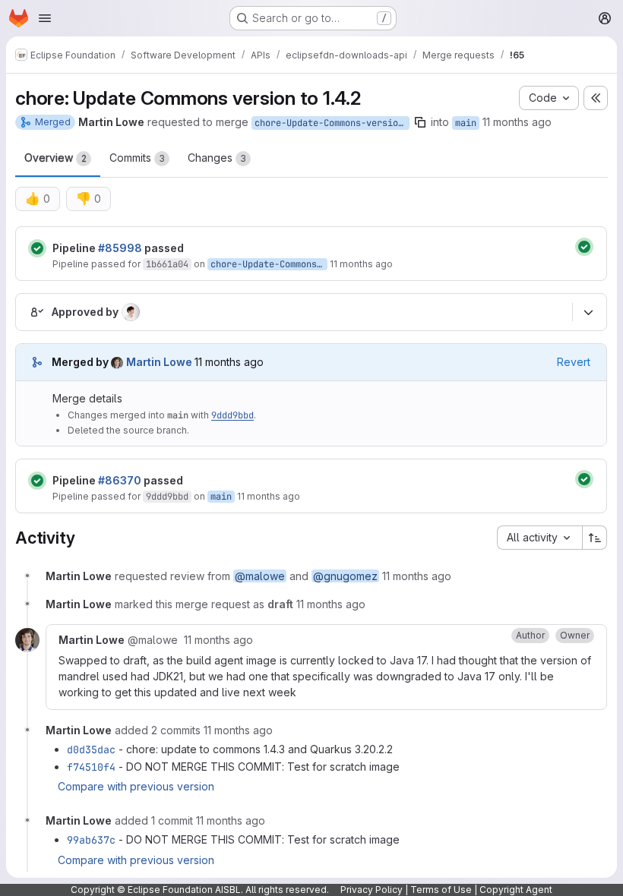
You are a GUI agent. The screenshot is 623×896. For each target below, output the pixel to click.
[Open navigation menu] (45, 18)
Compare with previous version (136, 786)
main (465, 123)
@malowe (260, 575)
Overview (55, 157)
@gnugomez (345, 575)
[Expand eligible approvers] (588, 312)
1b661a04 (167, 264)
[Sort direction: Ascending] (595, 537)
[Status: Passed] (37, 248)
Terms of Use (441, 889)
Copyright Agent (515, 889)
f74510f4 (91, 767)
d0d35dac (91, 749)
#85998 (120, 247)
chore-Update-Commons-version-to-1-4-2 (332, 123)
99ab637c (91, 840)
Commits (137, 157)
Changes (217, 157)
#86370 (119, 480)
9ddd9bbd (232, 415)
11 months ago (517, 121)
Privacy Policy (371, 889)
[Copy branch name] (420, 122)
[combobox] (539, 537)
